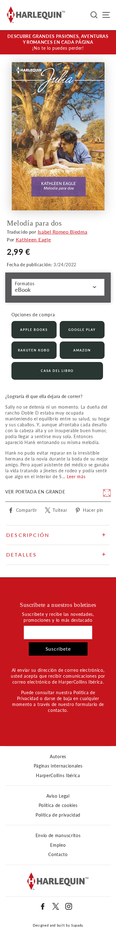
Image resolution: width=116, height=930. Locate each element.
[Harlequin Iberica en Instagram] (68, 906)
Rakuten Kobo (34, 350)
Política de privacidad (58, 815)
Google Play (82, 330)
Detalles (21, 554)
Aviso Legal (57, 796)
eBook (23, 289)
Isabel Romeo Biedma (63, 232)
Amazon (82, 350)
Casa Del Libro (57, 371)
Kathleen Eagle (33, 239)
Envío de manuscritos (58, 835)
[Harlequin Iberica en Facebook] (42, 906)
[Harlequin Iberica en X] (55, 906)
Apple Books (34, 330)
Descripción (27, 535)
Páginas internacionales (58, 765)
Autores (58, 756)
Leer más (76, 476)
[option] (58, 42)
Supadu (77, 925)
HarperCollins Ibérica (58, 775)
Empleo (58, 845)
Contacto (57, 854)
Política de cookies (58, 805)
